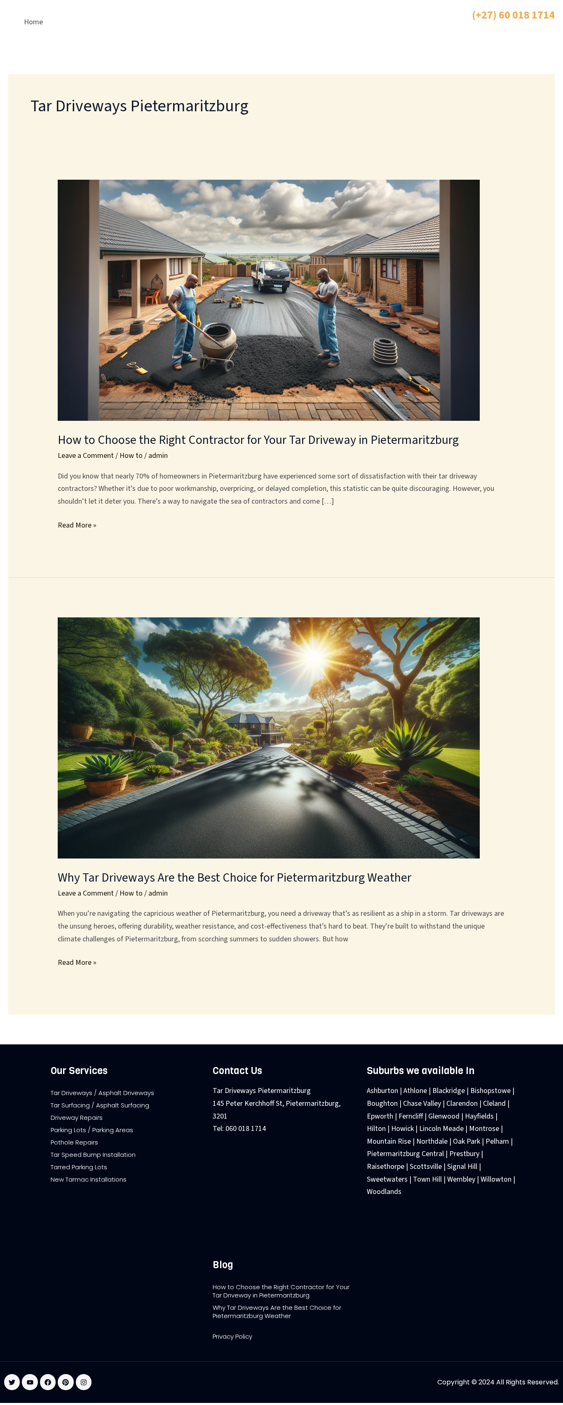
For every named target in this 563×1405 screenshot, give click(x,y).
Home (33, 22)
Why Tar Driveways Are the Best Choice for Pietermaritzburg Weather (234, 878)
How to (131, 455)
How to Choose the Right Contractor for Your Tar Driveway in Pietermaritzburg (258, 440)
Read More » (77, 524)
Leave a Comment (86, 455)
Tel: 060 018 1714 (239, 1129)
